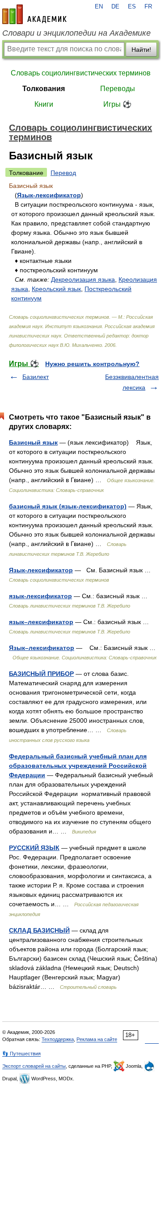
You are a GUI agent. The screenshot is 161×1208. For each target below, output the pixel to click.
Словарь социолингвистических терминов (81, 73)
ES (132, 7)
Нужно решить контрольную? (92, 363)
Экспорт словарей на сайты (34, 1066)
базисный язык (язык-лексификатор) (68, 506)
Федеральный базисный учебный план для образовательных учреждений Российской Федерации (78, 766)
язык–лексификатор (41, 621)
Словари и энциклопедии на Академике (76, 33)
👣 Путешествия (21, 1053)
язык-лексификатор (40, 596)
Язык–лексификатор (41, 647)
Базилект (35, 376)
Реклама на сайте (96, 1039)
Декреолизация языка (83, 279)
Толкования (43, 88)
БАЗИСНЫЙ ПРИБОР (41, 673)
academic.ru (34, 14)
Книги (43, 104)
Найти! (141, 49)
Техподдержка (58, 1039)
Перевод (63, 172)
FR (148, 7)
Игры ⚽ (117, 104)
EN (99, 7)
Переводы (117, 88)
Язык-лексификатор (49, 195)
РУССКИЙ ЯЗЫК (34, 847)
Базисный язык (33, 442)
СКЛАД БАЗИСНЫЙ (39, 930)
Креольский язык (56, 288)
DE (115, 7)
